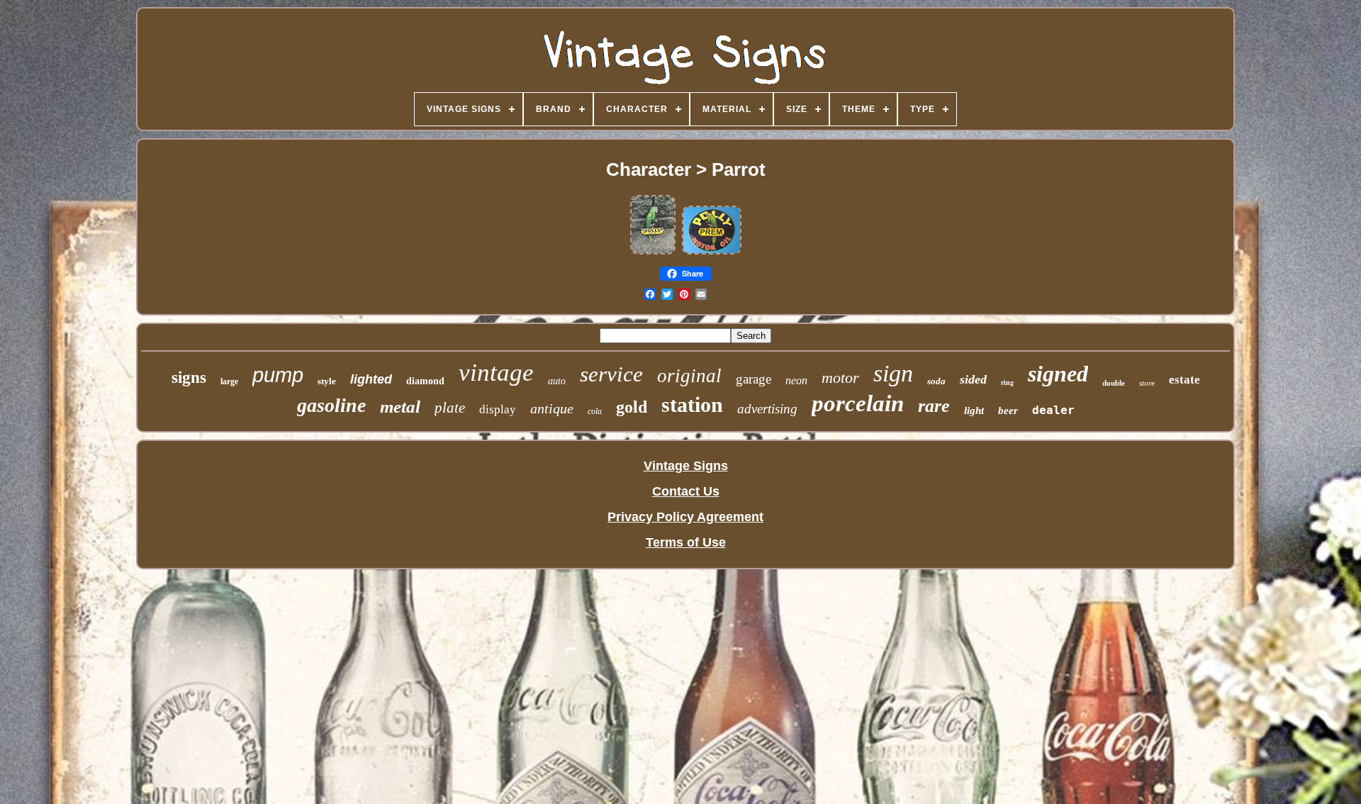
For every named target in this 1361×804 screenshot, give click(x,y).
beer (1008, 410)
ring (1007, 382)
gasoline (331, 405)
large (229, 381)
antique (551, 408)
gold (631, 407)
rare (934, 406)
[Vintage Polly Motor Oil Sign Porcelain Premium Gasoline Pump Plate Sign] (711, 252)
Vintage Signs (686, 466)
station (692, 404)
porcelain (858, 403)
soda (936, 381)
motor (840, 377)
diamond (425, 381)
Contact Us (685, 491)
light (974, 410)
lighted (371, 379)
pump (277, 375)
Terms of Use (686, 542)
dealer (1053, 410)
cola (595, 411)
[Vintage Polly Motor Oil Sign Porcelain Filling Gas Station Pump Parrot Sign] (653, 252)
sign (893, 373)
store (1147, 383)
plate (450, 407)
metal (400, 406)
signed (1058, 373)
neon (796, 380)
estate (1184, 379)
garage (753, 379)
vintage (496, 372)
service (611, 374)
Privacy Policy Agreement (685, 517)
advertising (767, 408)
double (1113, 383)
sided (973, 379)
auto (557, 381)
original (689, 375)
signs (189, 377)
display (497, 409)
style (327, 381)
